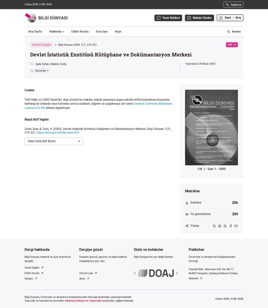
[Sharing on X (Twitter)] (214, 226)
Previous (135, 273)
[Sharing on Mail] (236, 226)
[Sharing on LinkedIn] (220, 226)
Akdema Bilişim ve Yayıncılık (83, 300)
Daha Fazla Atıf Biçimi (42, 141)
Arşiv (118, 31)
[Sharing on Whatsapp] (225, 226)
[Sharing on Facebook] (230, 226)
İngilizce (236, 4)
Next (177, 273)
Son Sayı (102, 31)
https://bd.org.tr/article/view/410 (58, 132)
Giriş (238, 17)
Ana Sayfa (35, 31)
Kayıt (228, 17)
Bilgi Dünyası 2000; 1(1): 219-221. (77, 44)
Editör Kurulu (80, 31)
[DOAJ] (156, 273)
